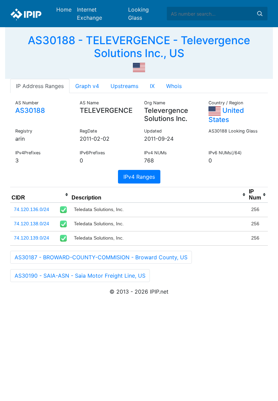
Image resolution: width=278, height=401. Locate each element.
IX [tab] (152, 86)
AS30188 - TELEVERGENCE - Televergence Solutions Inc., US (139, 47)
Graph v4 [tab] (87, 86)
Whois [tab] (174, 86)
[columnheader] (40, 195)
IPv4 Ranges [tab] (139, 176)
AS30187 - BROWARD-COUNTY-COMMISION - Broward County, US (101, 257)
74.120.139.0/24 (31, 238)
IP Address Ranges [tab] (40, 86)
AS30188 (30, 110)
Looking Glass (138, 13)
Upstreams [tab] (124, 86)
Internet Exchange (89, 13)
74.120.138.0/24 (31, 223)
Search (259, 13)
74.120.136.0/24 (31, 209)
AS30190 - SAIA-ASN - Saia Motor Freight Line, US (80, 275)
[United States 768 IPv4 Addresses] (139, 67)
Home (64, 9)
